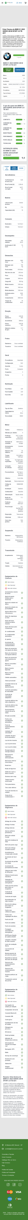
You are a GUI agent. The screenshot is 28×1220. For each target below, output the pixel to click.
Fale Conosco (6, 1163)
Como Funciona (6, 1157)
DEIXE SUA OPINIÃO (8, 70)
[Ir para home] (9, 3)
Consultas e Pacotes (8, 1154)
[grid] (14, 623)
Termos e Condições (8, 1175)
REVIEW (21, 168)
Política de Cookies (7, 1169)
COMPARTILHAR (19, 70)
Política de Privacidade (8, 1172)
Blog (3, 1165)
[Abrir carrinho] (2, 2)
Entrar (20, 2)
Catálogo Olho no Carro (9, 1160)
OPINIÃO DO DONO (7, 168)
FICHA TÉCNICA (14, 168)
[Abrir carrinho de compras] (25, 2)
